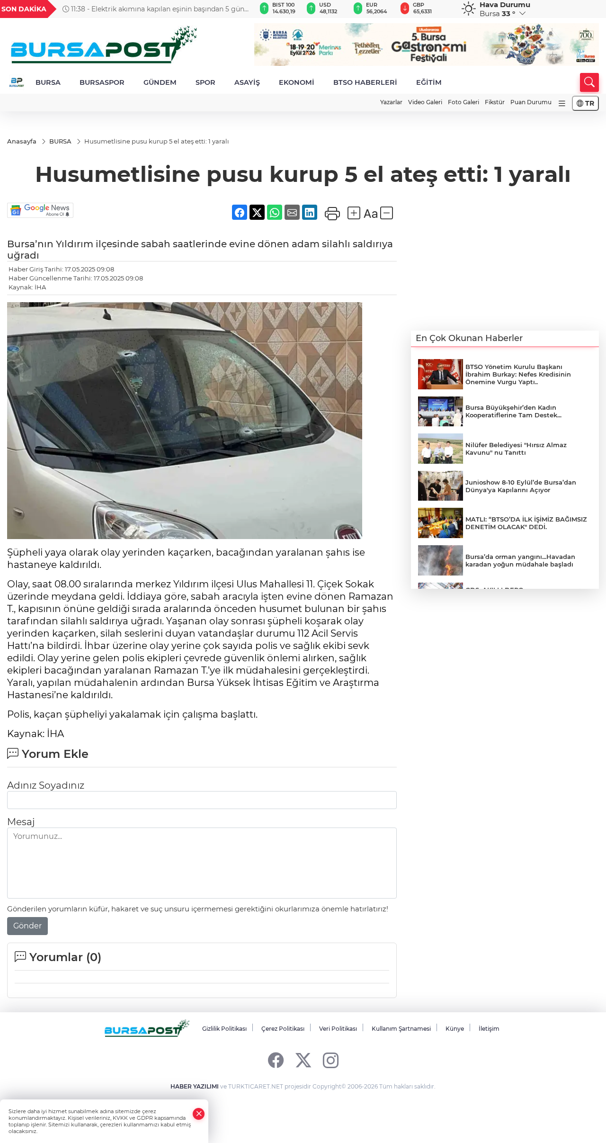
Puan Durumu (531, 102)
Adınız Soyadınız (45, 785)
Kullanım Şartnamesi (401, 1028)
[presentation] (237, 9)
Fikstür (495, 102)
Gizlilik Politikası (224, 1028)
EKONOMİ (296, 82)
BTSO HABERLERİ (365, 82)
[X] (303, 1060)
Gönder (27, 925)
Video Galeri (425, 102)
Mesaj (21, 822)
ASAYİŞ (247, 82)
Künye (455, 1028)
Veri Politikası (338, 1028)
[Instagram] (330, 1060)
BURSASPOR (102, 82)
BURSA (48, 82)
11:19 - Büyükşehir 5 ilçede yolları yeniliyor (137, 9)
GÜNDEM (160, 82)
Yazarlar (391, 102)
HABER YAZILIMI (194, 1086)
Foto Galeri (463, 102)
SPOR (205, 82)
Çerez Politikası (282, 1028)
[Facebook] (276, 1060)
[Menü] (562, 103)
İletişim (489, 1028)
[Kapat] (199, 1114)
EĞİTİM (429, 82)
